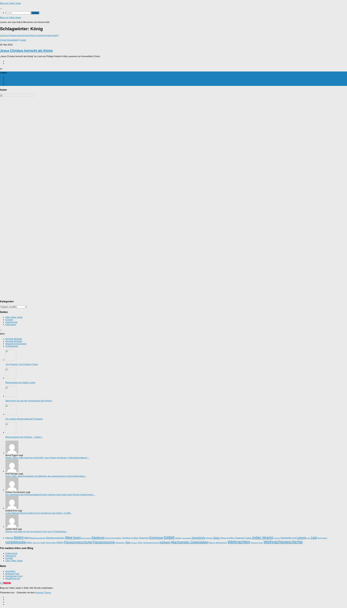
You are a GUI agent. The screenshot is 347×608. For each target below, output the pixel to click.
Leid (294, 538)
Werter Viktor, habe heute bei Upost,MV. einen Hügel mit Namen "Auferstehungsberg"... (47, 458)
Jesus (216, 537)
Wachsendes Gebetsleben (189, 542)
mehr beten (322, 538)
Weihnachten (238, 542)
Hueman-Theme (43, 592)
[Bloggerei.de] (5, 583)
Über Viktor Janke (14, 317)
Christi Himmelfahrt (9, 40)
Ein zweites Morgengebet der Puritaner (24, 419)
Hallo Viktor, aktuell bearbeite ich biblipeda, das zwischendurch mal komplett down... (45, 476)
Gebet (169, 537)
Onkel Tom (36, 543)
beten (19, 537)
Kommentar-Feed (13, 576)
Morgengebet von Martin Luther (20, 382)
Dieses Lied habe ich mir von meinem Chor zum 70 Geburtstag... (36, 531)
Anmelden (10, 571)
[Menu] (1, 8)
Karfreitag (277, 538)
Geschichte (198, 537)
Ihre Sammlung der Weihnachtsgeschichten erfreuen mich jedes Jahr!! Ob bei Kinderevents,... (50, 494)
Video (140, 543)
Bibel (27, 537)
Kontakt (9, 320)
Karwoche (285, 537)
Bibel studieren (86, 538)
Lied (314, 537)
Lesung (301, 537)
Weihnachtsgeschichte (283, 542)
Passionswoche (104, 542)
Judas (248, 538)
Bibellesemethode (38, 538)
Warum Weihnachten (218, 543)
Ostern (60, 542)
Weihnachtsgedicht (257, 543)
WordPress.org (12, 578)
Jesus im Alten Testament (232, 538)
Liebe (308, 538)
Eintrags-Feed (12, 574)
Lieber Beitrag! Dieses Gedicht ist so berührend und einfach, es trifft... (38, 513)
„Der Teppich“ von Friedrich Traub (21, 364)
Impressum (10, 324)
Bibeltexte (98, 537)
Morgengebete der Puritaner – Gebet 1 (23, 437)
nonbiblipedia (15, 542)
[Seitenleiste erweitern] (1, 68)
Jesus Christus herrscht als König (26, 50)
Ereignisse (156, 537)
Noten (29, 542)
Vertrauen (134, 543)
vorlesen (164, 542)
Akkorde (9, 538)
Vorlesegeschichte (151, 543)
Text (127, 542)
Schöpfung (120, 543)
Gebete (178, 538)
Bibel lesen (73, 537)
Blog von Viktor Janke (10, 3)
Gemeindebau (186, 538)
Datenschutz (11, 322)
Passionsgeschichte (78, 542)
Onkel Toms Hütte (48, 543)
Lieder (23, 40)
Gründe (209, 538)
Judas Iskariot (262, 537)
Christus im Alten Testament (135, 538)
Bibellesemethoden (55, 538)
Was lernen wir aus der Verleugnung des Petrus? (28, 401)
